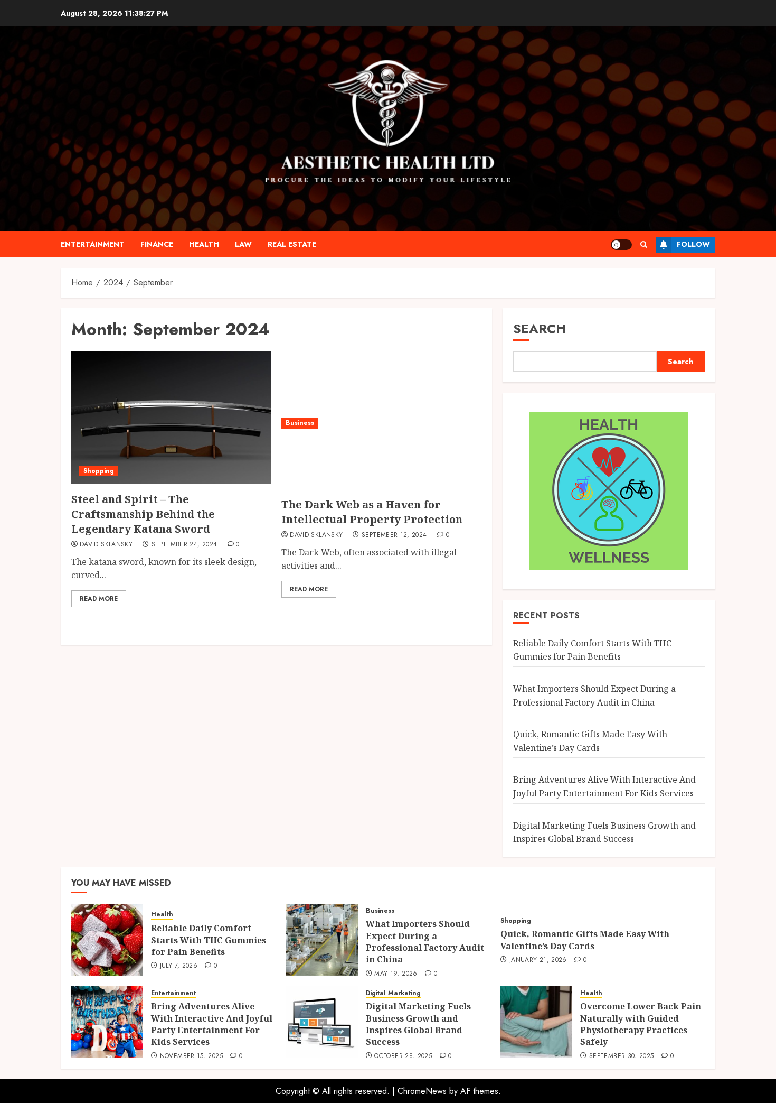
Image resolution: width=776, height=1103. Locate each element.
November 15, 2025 (191, 1056)
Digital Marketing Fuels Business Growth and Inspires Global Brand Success (418, 1024)
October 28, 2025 (403, 1056)
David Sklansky (106, 545)
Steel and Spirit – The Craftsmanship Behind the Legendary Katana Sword (143, 514)
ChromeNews (422, 1091)
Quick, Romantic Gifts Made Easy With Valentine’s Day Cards (584, 939)
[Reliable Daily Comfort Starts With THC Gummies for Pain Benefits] (107, 940)
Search (539, 328)
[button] (643, 244)
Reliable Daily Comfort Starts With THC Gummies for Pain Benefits (592, 650)
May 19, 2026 (395, 974)
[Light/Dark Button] (621, 244)
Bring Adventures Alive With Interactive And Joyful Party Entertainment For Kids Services (211, 1024)
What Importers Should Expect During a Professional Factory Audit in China (425, 941)
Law (243, 244)
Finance (156, 244)
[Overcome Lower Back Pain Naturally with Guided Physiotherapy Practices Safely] (536, 1022)
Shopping (98, 471)
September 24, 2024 (184, 545)
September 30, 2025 (621, 1056)
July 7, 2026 (178, 966)
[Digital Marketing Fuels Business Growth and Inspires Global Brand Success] (322, 1022)
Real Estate (292, 244)
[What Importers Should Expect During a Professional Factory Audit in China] (322, 940)
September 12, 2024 (394, 535)
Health (204, 244)
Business (300, 423)
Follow (693, 244)
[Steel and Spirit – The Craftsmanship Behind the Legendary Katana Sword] (171, 417)
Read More (99, 599)
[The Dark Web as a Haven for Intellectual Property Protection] (381, 422)
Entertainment (93, 244)
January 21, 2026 (538, 960)
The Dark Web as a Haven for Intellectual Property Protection (371, 511)
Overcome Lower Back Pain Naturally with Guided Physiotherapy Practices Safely (640, 1024)
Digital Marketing (393, 993)
